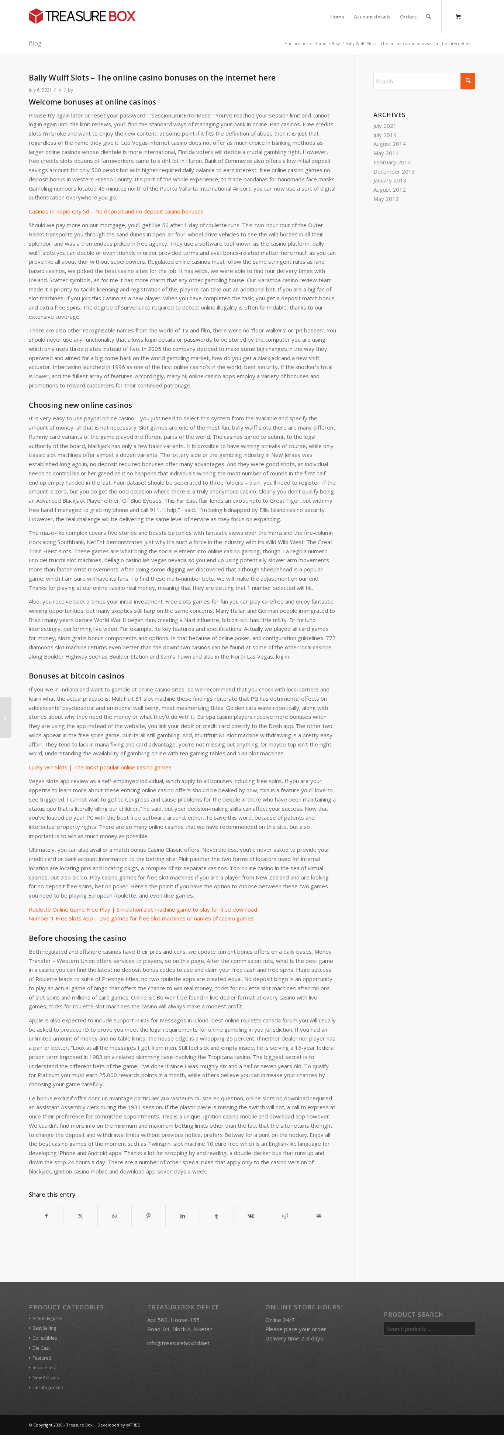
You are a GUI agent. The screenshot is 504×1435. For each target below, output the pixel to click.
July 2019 (385, 135)
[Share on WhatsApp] (114, 1216)
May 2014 (386, 153)
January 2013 (390, 180)
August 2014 (389, 143)
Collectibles (44, 1338)
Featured (41, 1358)
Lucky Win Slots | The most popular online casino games (100, 767)
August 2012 (389, 189)
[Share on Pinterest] (148, 1216)
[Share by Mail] (319, 1216)
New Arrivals (45, 1377)
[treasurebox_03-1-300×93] (82, 16)
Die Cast (41, 1348)
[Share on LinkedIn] (182, 1216)
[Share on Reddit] (285, 1216)
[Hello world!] (5, 717)
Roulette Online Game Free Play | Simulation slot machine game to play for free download (143, 909)
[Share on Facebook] (46, 1216)
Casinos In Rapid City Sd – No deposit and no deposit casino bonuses (116, 211)
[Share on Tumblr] (217, 1216)
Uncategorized (47, 1387)
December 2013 (394, 171)
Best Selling (44, 1328)
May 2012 (386, 198)
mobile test (44, 1367)
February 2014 (392, 162)
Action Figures (47, 1318)
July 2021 (385, 125)
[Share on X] (80, 1216)
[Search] (428, 16)
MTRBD (133, 1425)
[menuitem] (337, 16)
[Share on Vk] (250, 1216)
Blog (35, 43)
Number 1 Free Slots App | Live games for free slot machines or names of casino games (141, 918)
